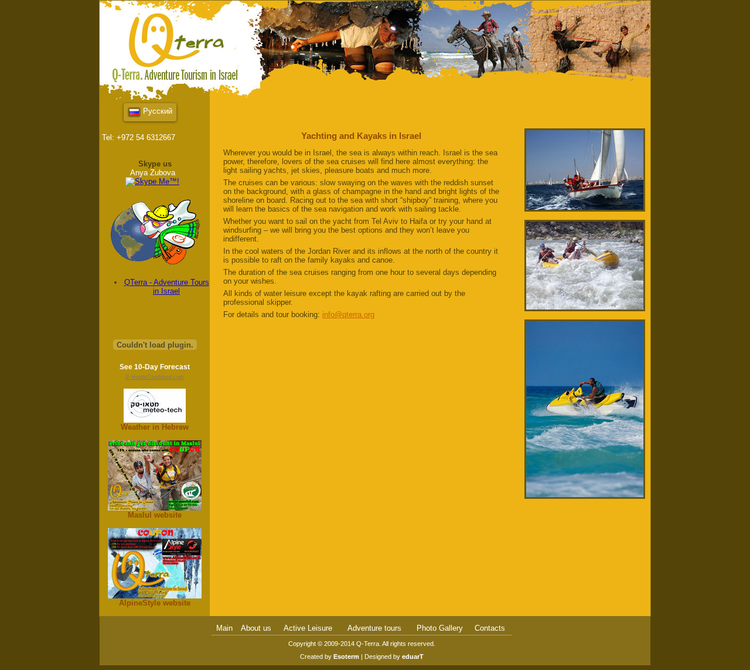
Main (224, 628)
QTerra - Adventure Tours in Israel (166, 286)
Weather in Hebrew (155, 427)
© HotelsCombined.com (154, 377)
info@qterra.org (348, 314)
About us (256, 628)
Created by (329, 656)
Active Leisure (308, 628)
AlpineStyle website (154, 602)
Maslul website (155, 515)
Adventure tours (374, 628)
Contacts (490, 628)
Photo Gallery (440, 628)
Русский (156, 111)
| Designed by (391, 656)
